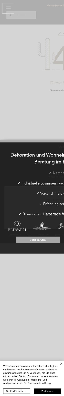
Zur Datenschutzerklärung (37, 383)
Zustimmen (47, 391)
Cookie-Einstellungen (17, 391)
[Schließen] (59, 366)
